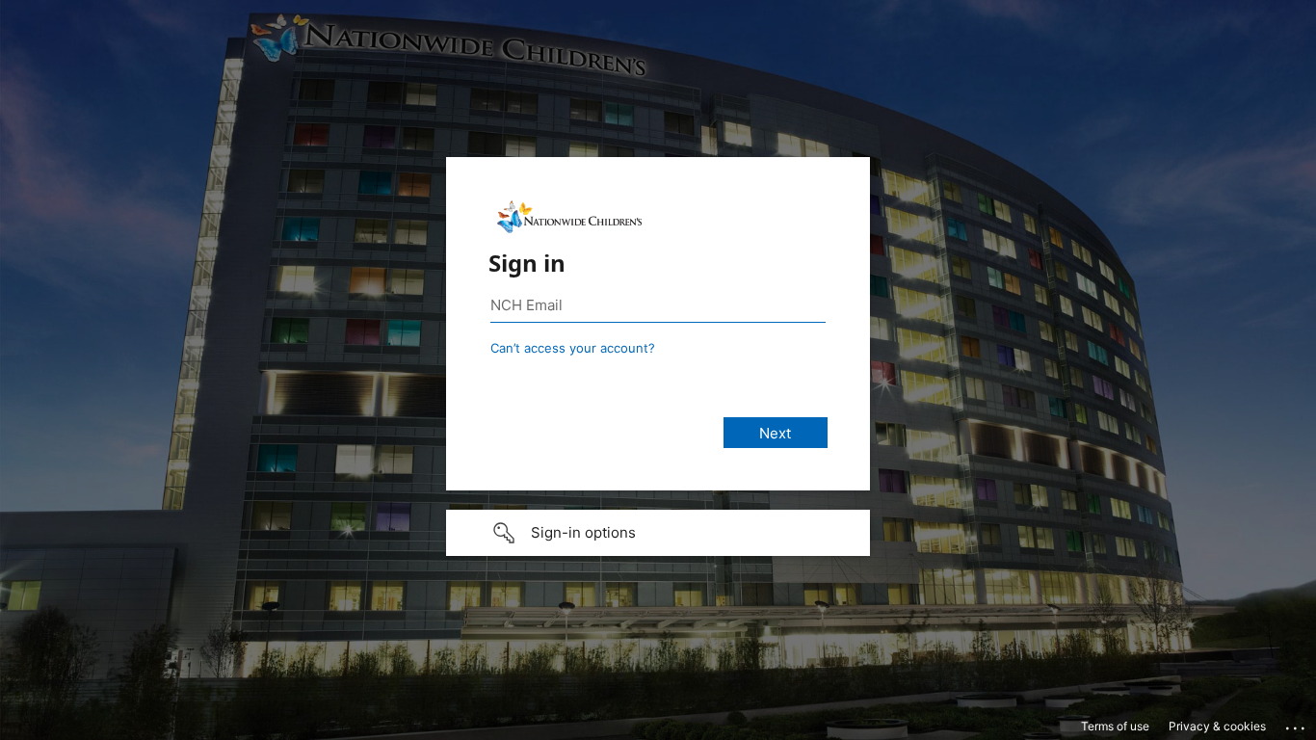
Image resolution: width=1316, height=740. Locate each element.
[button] (658, 533)
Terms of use (1115, 726)
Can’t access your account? (572, 348)
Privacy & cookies (1217, 726)
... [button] (1296, 723)
